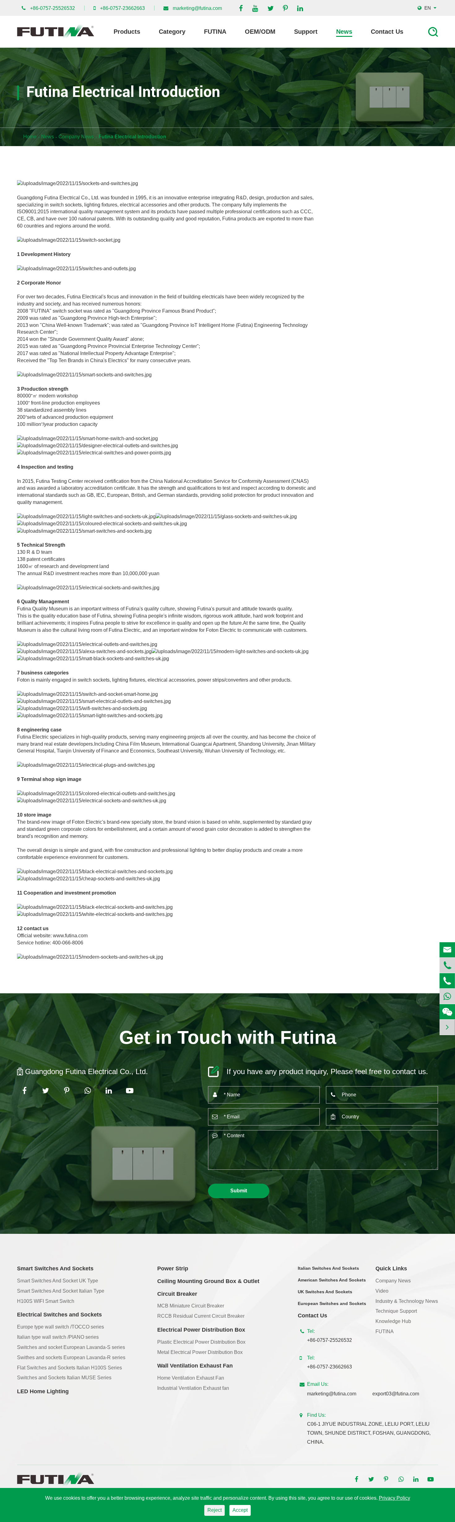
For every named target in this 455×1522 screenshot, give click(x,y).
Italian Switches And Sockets (328, 1268)
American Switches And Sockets (332, 1279)
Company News (76, 136)
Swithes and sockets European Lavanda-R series (71, 1357)
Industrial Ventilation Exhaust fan (193, 1388)
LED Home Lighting (43, 1391)
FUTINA (215, 31)
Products (127, 31)
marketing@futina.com (197, 8)
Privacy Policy (394, 1498)
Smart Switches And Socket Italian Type (60, 1291)
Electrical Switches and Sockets (59, 1315)
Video (381, 1291)
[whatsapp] (447, 996)
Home (30, 136)
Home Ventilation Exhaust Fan (190, 1378)
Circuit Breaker (177, 1294)
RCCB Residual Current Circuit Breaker (201, 1316)
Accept (240, 1510)
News (344, 31)
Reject (214, 1510)
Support (306, 31)
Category (172, 31)
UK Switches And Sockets (325, 1291)
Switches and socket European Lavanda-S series (71, 1347)
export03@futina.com (395, 1393)
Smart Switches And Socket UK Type (57, 1280)
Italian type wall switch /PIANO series (58, 1337)
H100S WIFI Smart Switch (45, 1301)
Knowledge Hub (393, 1321)
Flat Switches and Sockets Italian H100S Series (69, 1367)
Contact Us (387, 31)
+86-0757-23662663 (122, 8)
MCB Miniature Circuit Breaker (190, 1305)
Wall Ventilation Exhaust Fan (195, 1366)
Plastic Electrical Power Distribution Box (201, 1342)
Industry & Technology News (406, 1301)
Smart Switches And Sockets (55, 1268)
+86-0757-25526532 (52, 8)
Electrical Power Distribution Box (201, 1330)
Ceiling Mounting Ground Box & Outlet (208, 1281)
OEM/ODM (260, 31)
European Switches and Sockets (332, 1303)
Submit (238, 1190)
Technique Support (396, 1311)
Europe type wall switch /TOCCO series (60, 1326)
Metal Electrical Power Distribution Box (200, 1352)
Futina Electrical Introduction (132, 136)
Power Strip (172, 1268)
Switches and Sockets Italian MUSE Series (64, 1377)
